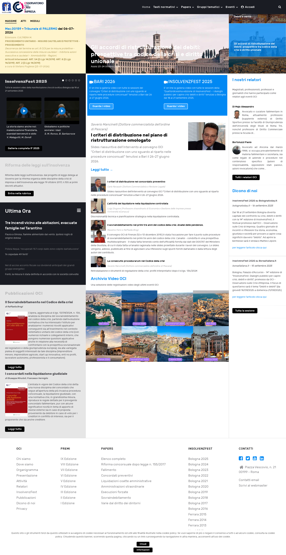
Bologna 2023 (198, 466)
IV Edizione (69, 483)
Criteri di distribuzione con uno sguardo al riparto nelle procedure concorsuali (148, 54)
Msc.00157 (13, 29)
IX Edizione (69, 455)
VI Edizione (69, 472)
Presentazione (26, 472)
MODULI (35, 21)
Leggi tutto (15, 363)
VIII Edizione (70, 461)
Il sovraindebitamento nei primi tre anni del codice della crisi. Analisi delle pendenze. (155, 221)
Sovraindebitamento (116, 494)
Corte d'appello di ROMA (42, 29)
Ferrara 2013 (197, 522)
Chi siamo (23, 455)
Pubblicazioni (26, 494)
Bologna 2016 (198, 505)
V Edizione (68, 477)
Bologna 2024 (198, 461)
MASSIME (11, 21)
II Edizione (68, 494)
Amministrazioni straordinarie (122, 483)
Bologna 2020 (198, 483)
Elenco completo (113, 455)
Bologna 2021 (198, 477)
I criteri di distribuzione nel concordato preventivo (136, 178)
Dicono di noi (25, 500)
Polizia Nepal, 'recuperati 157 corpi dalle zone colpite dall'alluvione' (42, 245)
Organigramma (27, 466)
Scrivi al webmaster (253, 482)
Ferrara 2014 (197, 516)
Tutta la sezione (245, 307)
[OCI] (23, 7)
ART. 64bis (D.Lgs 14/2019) (43, 59)
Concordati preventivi (117, 472)
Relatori (22, 483)
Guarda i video (101, 102)
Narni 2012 (196, 527)
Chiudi (143, 544)
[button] (63, 77)
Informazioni (143, 550)
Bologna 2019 (198, 488)
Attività (21, 477)
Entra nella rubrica (19, 189)
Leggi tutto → (102, 166)
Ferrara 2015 (197, 511)
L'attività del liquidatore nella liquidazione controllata (137, 200)
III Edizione (68, 488)
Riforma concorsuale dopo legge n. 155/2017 (133, 461)
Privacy (21, 505)
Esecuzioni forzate (114, 488)
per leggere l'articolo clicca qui (249, 244)
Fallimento (108, 466)
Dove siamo (24, 461)
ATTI (23, 21)
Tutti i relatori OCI (246, 173)
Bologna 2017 (198, 500)
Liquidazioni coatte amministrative (126, 477)
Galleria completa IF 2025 (23, 144)
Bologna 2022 (198, 472)
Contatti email (249, 476)
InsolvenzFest (26, 488)
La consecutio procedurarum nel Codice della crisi (136, 257)
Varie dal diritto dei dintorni (120, 500)
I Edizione (68, 500)
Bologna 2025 (198, 455)
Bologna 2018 (198, 494)
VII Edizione (69, 466)
